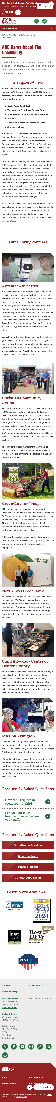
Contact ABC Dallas (28, 877)
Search (36, 21)
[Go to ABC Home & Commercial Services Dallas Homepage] (9, 21)
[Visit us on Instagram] (31, 1047)
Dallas (4, 35)
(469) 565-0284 (44, 21)
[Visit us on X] (5, 1047)
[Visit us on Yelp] (49, 1047)
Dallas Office (8, 1014)
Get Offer (9, 12)
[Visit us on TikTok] (40, 1047)
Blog (4, 1077)
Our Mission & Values (28, 845)
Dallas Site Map (10, 992)
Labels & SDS (36, 985)
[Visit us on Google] (5, 1055)
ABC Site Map (36, 1077)
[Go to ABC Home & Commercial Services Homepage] (28, 1069)
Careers (6, 985)
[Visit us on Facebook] (14, 1047)
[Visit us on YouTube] (22, 1047)
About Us (12, 35)
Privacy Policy (9, 1083)
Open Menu (52, 21)
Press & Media (28, 867)
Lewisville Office (10, 999)
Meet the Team (28, 856)
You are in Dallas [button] (9, 28)
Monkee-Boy (21, 1097)
